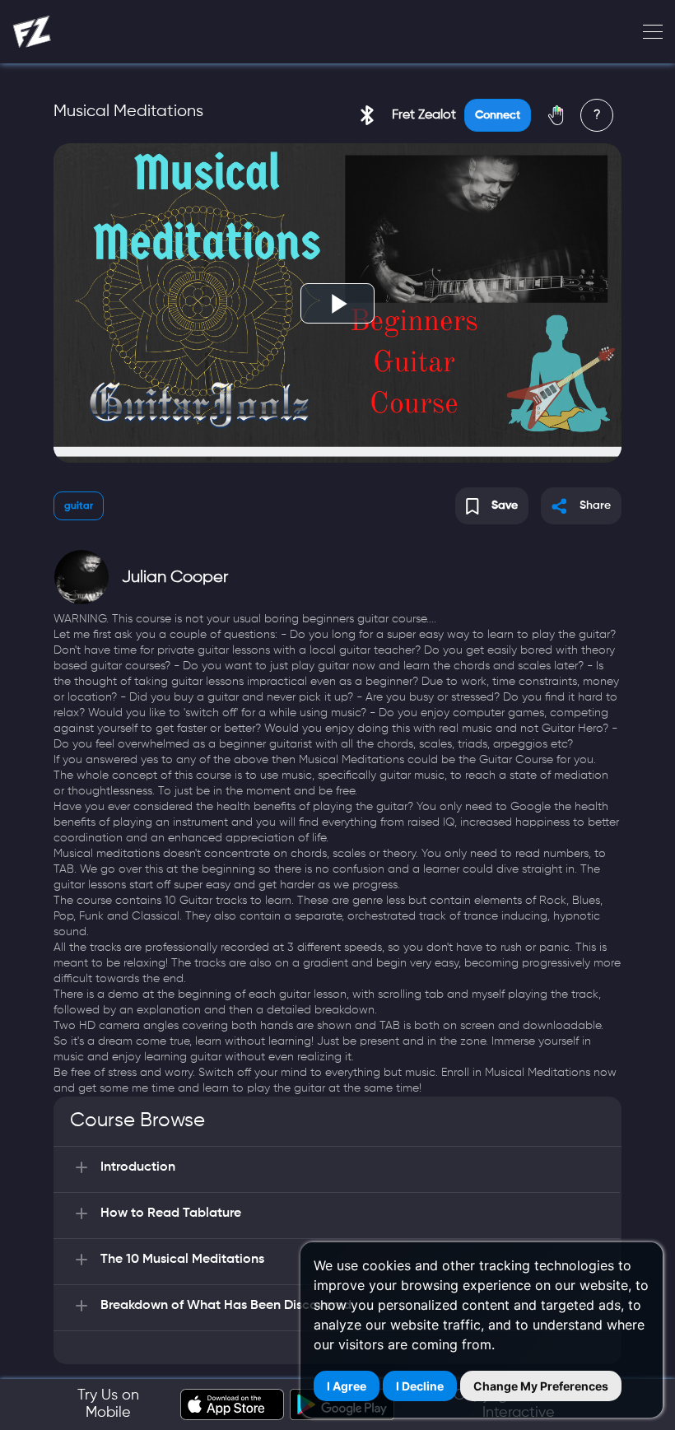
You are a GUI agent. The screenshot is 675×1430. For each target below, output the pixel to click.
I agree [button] (346, 1386)
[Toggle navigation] (648, 32)
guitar (78, 506)
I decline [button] (420, 1386)
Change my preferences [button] (540, 1386)
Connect (497, 115)
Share (595, 505)
